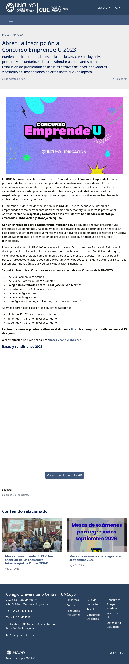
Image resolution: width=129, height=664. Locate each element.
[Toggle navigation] (10, 20)
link (73, 329)
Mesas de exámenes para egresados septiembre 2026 (96, 558)
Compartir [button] (121, 78)
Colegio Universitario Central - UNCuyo (41, 594)
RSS (121, 652)
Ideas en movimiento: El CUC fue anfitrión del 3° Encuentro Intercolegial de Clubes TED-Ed (29, 559)
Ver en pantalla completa (63, 475)
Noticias (18, 35)
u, (16, 494)
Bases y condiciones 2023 (65, 340)
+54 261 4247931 (21, 617)
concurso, (23, 494)
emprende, (8, 494)
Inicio (5, 35)
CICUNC (30, 658)
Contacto (72, 605)
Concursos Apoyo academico (114, 604)
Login (113, 652)
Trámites (92, 609)
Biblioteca (73, 600)
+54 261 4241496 (21, 611)
